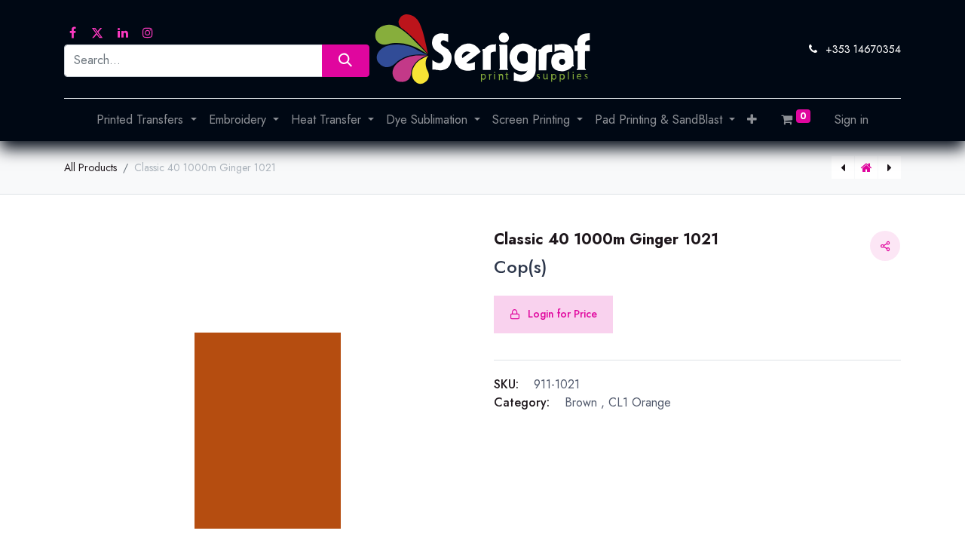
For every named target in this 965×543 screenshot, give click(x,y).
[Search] (345, 60)
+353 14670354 (863, 49)
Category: (522, 402)
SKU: (506, 384)
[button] (752, 120)
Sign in (851, 119)
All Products (90, 167)
